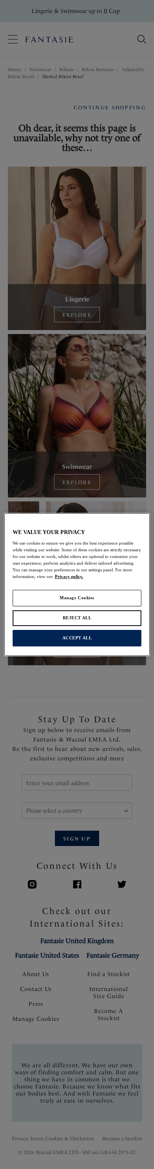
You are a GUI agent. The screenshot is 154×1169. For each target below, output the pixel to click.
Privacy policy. (69, 576)
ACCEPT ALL (77, 637)
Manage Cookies (77, 598)
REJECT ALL (77, 618)
